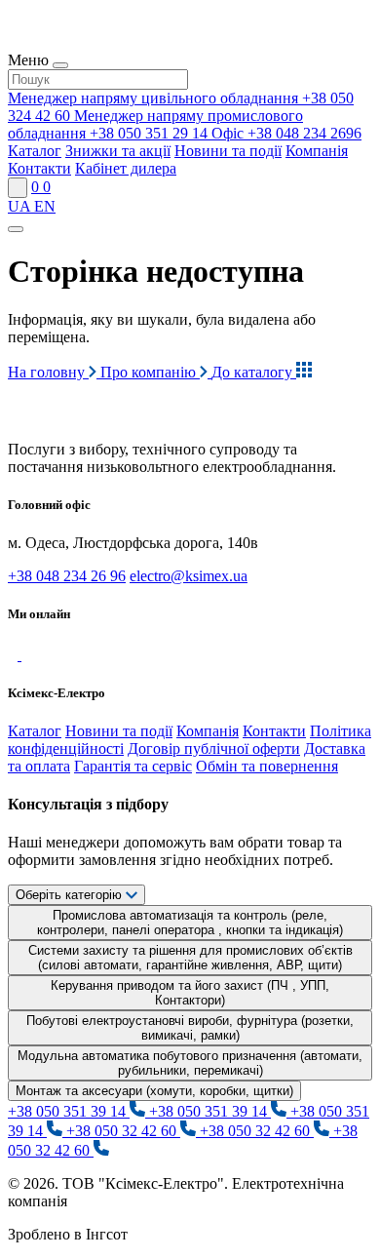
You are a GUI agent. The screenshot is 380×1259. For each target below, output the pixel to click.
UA (21, 206)
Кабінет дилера (125, 168)
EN (45, 206)
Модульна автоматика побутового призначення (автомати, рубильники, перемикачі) (190, 1063)
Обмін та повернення (267, 766)
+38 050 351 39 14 (69, 1111)
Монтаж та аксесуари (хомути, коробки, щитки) (154, 1090)
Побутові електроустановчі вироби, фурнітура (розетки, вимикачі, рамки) (190, 1028)
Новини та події (228, 150)
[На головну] (97, 416)
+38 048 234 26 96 (67, 576)
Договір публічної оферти (214, 748)
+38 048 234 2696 (286, 133)
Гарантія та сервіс (133, 766)
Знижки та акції (118, 150)
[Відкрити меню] (15, 229)
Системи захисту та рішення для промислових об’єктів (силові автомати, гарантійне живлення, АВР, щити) (190, 957)
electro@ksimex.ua (188, 576)
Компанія (316, 150)
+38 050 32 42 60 (123, 1130)
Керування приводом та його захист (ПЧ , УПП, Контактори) (190, 992)
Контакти (39, 168)
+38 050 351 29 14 (155, 124)
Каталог (34, 150)
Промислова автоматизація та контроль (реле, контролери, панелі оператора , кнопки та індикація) (190, 922)
